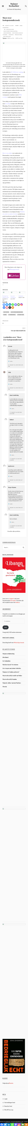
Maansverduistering (8, 653)
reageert (11, 598)
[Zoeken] (24, 6)
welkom (17, 602)
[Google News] (4, 307)
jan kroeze (11, 466)
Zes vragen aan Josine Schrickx (12, 668)
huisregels (13, 600)
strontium (21, 314)
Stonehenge (12, 314)
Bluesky (11, 1083)
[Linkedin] (10, 304)
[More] (12, 307)
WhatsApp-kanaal (19, 642)
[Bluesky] (7, 304)
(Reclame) (5, 657)
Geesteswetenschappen (10, 31)
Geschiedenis (7, 32)
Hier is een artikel (7, 153)
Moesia (5, 686)
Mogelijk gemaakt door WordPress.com (11, 1121)
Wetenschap (7, 36)
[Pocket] (7, 307)
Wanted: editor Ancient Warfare (12, 683)
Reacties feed (8, 1106)
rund (5, 314)
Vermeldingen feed (9, 1102)
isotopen (6, 312)
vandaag (17, 72)
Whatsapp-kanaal (14, 269)
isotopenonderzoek (17, 312)
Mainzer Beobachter (14, 4)
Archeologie (10, 29)
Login (5, 1099)
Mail (5, 627)
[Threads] (10, 307)
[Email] (18, 304)
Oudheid (11, 34)
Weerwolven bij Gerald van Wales (12, 675)
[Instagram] (21, 304)
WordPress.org (8, 1110)
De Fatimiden (6, 661)
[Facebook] (4, 304)
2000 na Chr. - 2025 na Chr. (15, 38)
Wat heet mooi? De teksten (10, 664)
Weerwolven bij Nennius (10, 679)
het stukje (7, 103)
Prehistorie (18, 34)
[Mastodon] (15, 304)
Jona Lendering (14, 395)
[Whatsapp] (12, 304)
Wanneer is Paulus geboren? (11, 672)
